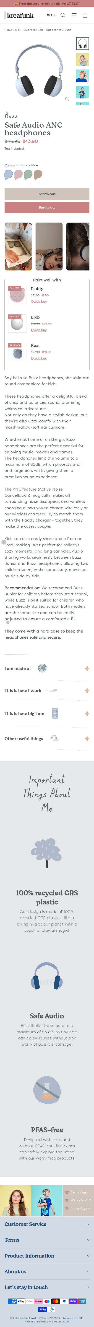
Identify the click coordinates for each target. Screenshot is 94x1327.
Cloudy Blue (9, 175)
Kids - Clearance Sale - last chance (38, 29)
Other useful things (24, 738)
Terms (12, 1240)
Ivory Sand (38, 175)
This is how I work (23, 690)
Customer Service (26, 1224)
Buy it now (47, 207)
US (52, 15)
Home (8, 29)
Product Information (29, 1255)
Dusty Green (28, 175)
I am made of (18, 668)
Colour (21, 165)
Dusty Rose (18, 175)
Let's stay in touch (26, 1287)
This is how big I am (24, 713)
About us (15, 1271)
